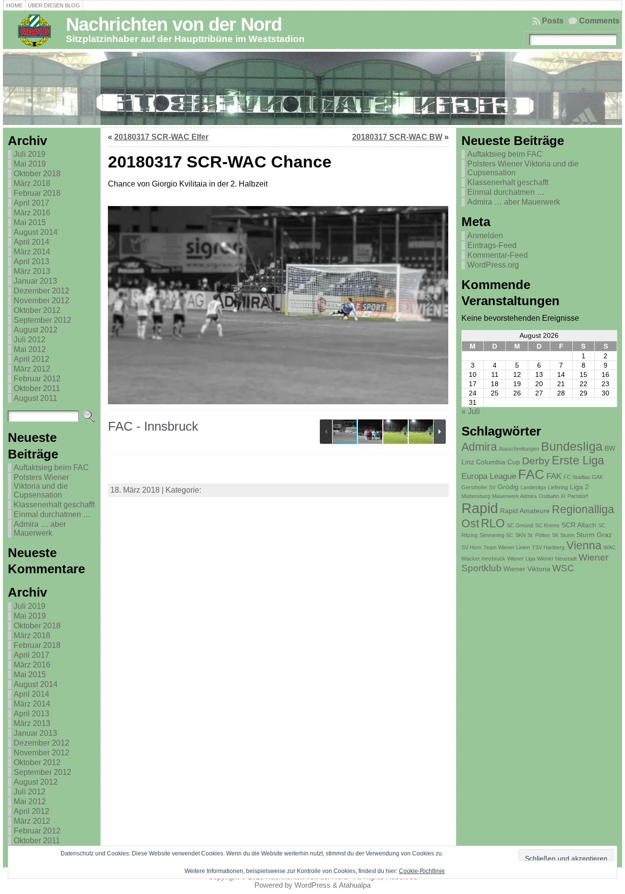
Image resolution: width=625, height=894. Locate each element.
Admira (479, 446)
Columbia (490, 462)
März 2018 (32, 183)
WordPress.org (493, 265)
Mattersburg (475, 496)
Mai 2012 (30, 349)
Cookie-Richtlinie (422, 871)
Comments (599, 21)
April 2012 (31, 359)
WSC (563, 568)
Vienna (584, 545)
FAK (554, 476)
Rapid (479, 508)
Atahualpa (355, 885)
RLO (493, 523)
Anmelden (485, 235)
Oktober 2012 (37, 310)
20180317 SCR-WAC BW (397, 137)
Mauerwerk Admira (514, 496)
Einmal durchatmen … (52, 514)
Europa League (488, 476)
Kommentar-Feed (497, 255)
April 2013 (31, 261)
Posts (552, 21)
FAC (531, 474)
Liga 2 (579, 487)
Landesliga (533, 487)
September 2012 (42, 320)
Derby (536, 460)
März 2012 (32, 369)
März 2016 (32, 212)
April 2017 (31, 203)
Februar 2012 (37, 378)
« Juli (470, 411)
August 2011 (35, 398)
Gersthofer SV (478, 487)
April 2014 (31, 242)
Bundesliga (572, 446)
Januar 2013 (35, 281)
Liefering (558, 487)
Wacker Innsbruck (483, 558)
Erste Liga (578, 460)
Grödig (508, 487)
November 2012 (41, 300)
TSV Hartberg (548, 547)
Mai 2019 (30, 164)
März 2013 (32, 271)
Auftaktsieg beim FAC (51, 467)
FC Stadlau (576, 477)
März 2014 (32, 252)
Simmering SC (496, 535)
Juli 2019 (29, 154)
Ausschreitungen (519, 449)
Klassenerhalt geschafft (54, 504)
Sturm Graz (594, 535)
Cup (513, 462)
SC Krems (547, 525)
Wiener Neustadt (557, 558)
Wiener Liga (521, 558)
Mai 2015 (30, 222)
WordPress (312, 885)
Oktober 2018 (37, 173)
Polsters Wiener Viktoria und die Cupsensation (41, 486)
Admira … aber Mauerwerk (40, 528)
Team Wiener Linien (506, 547)
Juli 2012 (29, 339)
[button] (429, 305)
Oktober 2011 (37, 388)
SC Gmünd (520, 525)
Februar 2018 (37, 193)
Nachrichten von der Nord (174, 24)
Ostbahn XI (552, 496)
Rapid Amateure (525, 511)
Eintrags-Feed (492, 245)
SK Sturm (563, 535)
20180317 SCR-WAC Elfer (161, 137)
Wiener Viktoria (526, 569)
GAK (597, 477)
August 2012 (36, 330)
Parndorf (577, 496)
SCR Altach (579, 525)
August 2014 (36, 232)
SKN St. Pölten (532, 535)
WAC (610, 547)
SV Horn (471, 547)
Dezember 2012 (41, 291)
